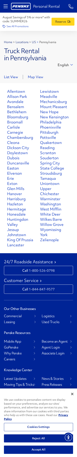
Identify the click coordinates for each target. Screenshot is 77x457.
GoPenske (11, 347)
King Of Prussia (20, 239)
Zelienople (49, 239)
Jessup (13, 229)
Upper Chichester (49, 191)
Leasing (9, 322)
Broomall (15, 122)
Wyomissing (50, 229)
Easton (13, 168)
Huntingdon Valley (17, 222)
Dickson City (18, 147)
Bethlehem (16, 111)
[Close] (72, 394)
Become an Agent (55, 341)
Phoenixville (50, 127)
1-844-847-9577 (42, 289)
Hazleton (15, 204)
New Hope (49, 111)
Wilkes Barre (51, 219)
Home (8, 42)
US (34, 42)
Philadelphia (50, 122)
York (44, 234)
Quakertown (51, 142)
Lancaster (15, 245)
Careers (9, 359)
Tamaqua (48, 178)
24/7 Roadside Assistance (28, 262)
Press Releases (52, 385)
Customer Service (21, 280)
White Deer (50, 214)
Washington (50, 204)
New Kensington (54, 117)
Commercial (13, 316)
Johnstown (16, 234)
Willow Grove (52, 224)
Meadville (48, 96)
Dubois (13, 157)
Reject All (38, 438)
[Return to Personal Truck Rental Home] (21, 6)
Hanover (14, 193)
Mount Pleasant (53, 106)
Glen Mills (15, 188)
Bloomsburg (17, 117)
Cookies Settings (38, 427)
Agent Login (51, 347)
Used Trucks (50, 322)
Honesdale (16, 214)
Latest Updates (15, 379)
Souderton (49, 157)
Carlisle (13, 127)
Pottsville (48, 137)
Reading (47, 147)
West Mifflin (50, 209)
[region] (38, 422)
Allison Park (17, 96)
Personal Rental (46, 6)
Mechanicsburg (53, 101)
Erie (10, 178)
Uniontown (49, 183)
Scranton (48, 152)
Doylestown (17, 152)
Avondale (15, 101)
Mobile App (12, 341)
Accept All (38, 449)
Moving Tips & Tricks (19, 385)
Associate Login (53, 353)
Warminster (50, 198)
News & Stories (52, 379)
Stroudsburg (51, 173)
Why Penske (13, 353)
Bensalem (15, 106)
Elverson (14, 173)
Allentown (16, 91)
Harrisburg (16, 198)
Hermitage (16, 209)
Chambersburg (20, 137)
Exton (12, 183)
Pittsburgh (49, 132)
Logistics (48, 316)
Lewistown (49, 91)
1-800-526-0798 (42, 270)
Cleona (13, 142)
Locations (22, 42)
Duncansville (18, 163)
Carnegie (15, 132)
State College (52, 168)
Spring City (50, 163)
